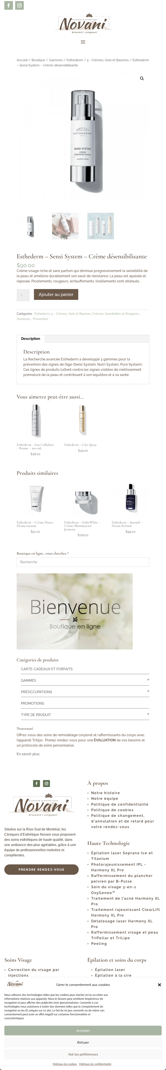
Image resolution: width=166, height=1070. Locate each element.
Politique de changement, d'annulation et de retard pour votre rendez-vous (122, 821)
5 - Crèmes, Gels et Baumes (108, 60)
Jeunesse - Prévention (32, 319)
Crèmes (97, 313)
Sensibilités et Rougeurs (122, 313)
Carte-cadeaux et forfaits (47, 669)
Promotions (32, 703)
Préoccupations (36, 692)
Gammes (56, 60)
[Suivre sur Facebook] (8, 5)
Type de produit (36, 715)
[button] (159, 985)
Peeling (99, 944)
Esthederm (75, 60)
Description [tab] (30, 339)
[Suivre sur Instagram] (19, 5)
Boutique (38, 60)
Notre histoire (105, 793)
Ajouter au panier (56, 294)
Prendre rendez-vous (42, 869)
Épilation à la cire (113, 975)
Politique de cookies (65, 1064)
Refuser (83, 1042)
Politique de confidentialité (95, 1064)
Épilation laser (110, 970)
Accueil (22, 60)
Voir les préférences (83, 1054)
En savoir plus (28, 754)
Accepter (83, 1031)
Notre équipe (104, 799)
